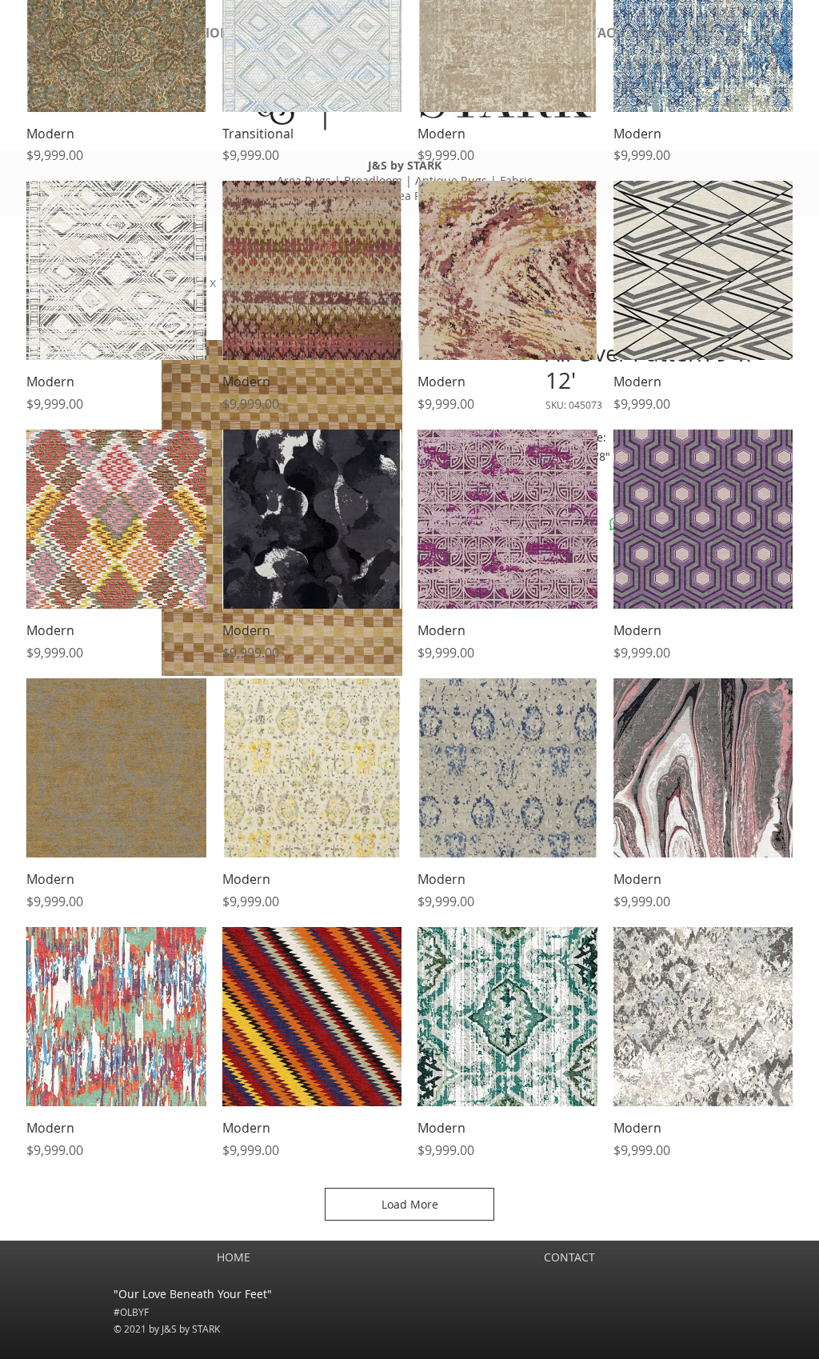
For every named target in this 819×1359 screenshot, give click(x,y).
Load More (410, 1204)
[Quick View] (116, 271)
